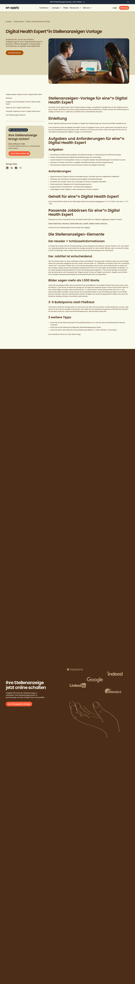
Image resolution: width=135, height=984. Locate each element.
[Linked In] (7, 167)
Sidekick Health (94, 223)
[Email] (20, 168)
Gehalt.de (99, 201)
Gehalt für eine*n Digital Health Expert (18, 107)
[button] (128, 2)
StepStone (103, 223)
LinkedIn (85, 223)
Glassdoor (65, 223)
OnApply (87, 227)
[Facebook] (16, 167)
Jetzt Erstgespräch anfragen (19, 704)
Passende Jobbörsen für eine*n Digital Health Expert (23, 111)
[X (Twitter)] (11, 167)
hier (79, 334)
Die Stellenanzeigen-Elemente (16, 115)
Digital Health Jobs (76, 223)
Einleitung (9, 98)
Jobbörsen (105, 219)
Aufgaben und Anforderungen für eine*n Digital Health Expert (23, 103)
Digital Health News (54, 223)
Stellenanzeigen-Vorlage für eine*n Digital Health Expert (24, 94)
